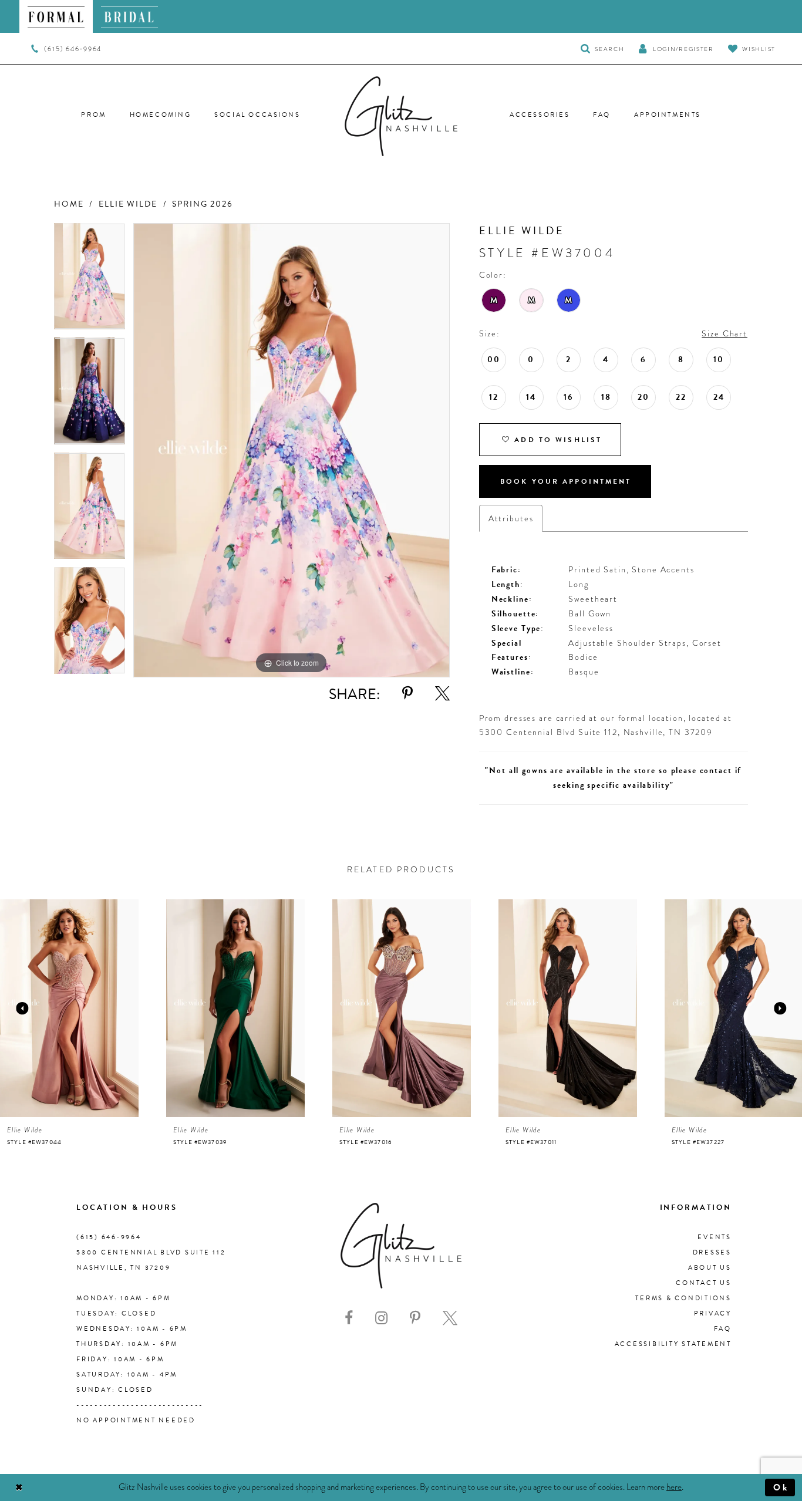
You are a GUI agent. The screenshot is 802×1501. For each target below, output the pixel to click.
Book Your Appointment (566, 481)
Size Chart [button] (724, 333)
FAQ (723, 1329)
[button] (675, 48)
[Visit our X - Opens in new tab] (450, 1318)
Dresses (712, 1252)
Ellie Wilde (128, 204)
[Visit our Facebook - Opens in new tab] (349, 1318)
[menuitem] (56, 16)
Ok (781, 1487)
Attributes (511, 518)
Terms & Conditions (683, 1298)
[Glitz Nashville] (401, 116)
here (674, 1486)
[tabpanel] (89, 280)
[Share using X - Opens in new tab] (442, 693)
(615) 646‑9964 (108, 1237)
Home (68, 204)
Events (714, 1237)
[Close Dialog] (19, 1488)
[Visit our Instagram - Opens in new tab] (381, 1318)
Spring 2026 (202, 204)
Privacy (713, 1313)
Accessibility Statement (673, 1344)
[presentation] (69, 1008)
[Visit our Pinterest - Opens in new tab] (415, 1318)
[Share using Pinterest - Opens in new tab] (407, 693)
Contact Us (704, 1283)
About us (710, 1268)
